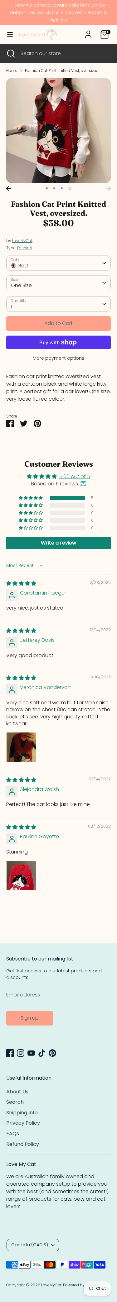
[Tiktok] (42, 1053)
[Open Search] (10, 53)
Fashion (24, 248)
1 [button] (47, 188)
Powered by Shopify (81, 1285)
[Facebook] (10, 1053)
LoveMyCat (22, 240)
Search (15, 1102)
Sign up (30, 1017)
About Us (17, 1091)
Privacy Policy (23, 1123)
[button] (31, 498)
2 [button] (54, 188)
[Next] (108, 188)
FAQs (12, 1133)
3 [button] (62, 188)
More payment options (58, 358)
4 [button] (69, 188)
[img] (21, 583)
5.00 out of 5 (74, 476)
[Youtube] (31, 1053)
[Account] (88, 31)
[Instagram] (20, 1053)
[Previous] (8, 188)
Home (11, 70)
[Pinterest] (52, 1053)
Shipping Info (22, 1112)
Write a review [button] (58, 542)
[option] (58, 130)
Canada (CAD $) (29, 1245)
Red (23, 265)
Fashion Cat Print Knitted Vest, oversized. (62, 70)
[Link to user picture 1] (21, 747)
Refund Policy (22, 1144)
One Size (21, 285)
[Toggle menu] (10, 34)
